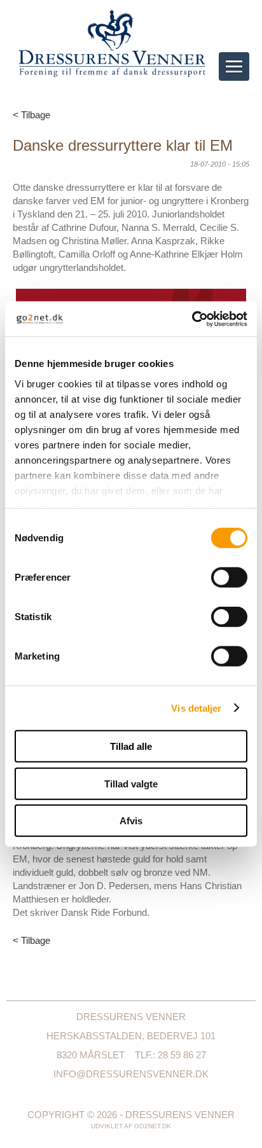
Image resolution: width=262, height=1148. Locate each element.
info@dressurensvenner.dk (131, 1073)
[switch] (229, 577)
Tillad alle (131, 746)
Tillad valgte (131, 783)
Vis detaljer (196, 707)
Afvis (131, 820)
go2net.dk (152, 1126)
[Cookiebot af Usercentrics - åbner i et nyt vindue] (191, 318)
